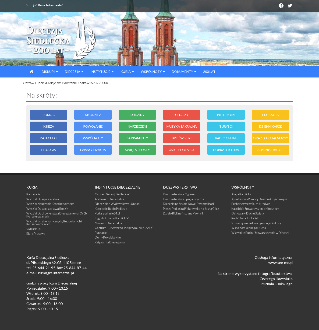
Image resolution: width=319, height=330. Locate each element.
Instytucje (100, 72)
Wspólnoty (152, 72)
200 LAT (209, 72)
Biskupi (48, 72)
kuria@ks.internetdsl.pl (56, 273)
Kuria (126, 72)
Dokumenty (183, 72)
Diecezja (73, 72)
